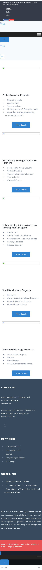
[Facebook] (5, 425)
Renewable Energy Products (18, 349)
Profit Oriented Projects (15, 95)
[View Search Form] (4, 39)
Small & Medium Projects (16, 290)
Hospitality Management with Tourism (19, 161)
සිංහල (8, 12)
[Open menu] (2, 56)
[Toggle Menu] (39, 34)
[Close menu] (0, 553)
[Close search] (4, 562)
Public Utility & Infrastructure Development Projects (19, 226)
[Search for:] (21, 567)
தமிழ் (7, 15)
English (8, 9)
